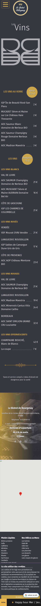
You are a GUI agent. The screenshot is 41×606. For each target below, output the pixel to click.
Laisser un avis (32, 595)
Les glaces (25, 555)
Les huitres (26, 541)
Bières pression (6, 541)
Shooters (4, 553)
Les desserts (26, 553)
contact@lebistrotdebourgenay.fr (23, 424)
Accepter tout (20, 597)
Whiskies (4, 548)
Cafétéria (4, 546)
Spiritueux (5, 558)
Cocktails (4, 560)
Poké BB (25, 543)
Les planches (26, 551)
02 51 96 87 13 (25, 420)
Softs (3, 543)
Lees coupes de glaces (30, 558)
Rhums (3, 555)
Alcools (3, 551)
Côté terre (25, 548)
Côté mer (25, 546)
